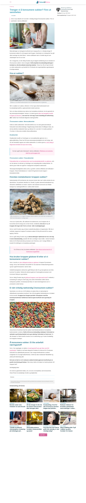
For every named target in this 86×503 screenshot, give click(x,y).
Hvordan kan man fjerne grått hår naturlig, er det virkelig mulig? (51, 429)
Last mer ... (43, 435)
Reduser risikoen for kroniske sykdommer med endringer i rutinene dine (68, 406)
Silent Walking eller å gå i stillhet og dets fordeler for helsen (68, 429)
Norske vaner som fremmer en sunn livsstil (17, 405)
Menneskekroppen (14, 426)
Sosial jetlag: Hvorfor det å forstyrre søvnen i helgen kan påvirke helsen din (51, 406)
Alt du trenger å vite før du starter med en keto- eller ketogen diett (34, 406)
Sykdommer (63, 403)
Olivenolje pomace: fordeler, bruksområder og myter (34, 429)
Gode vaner (46, 403)
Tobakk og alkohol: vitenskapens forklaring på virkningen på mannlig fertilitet (17, 429)
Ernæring (12, 6)
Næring (28, 426)
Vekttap (29, 403)
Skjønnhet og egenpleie (49, 426)
